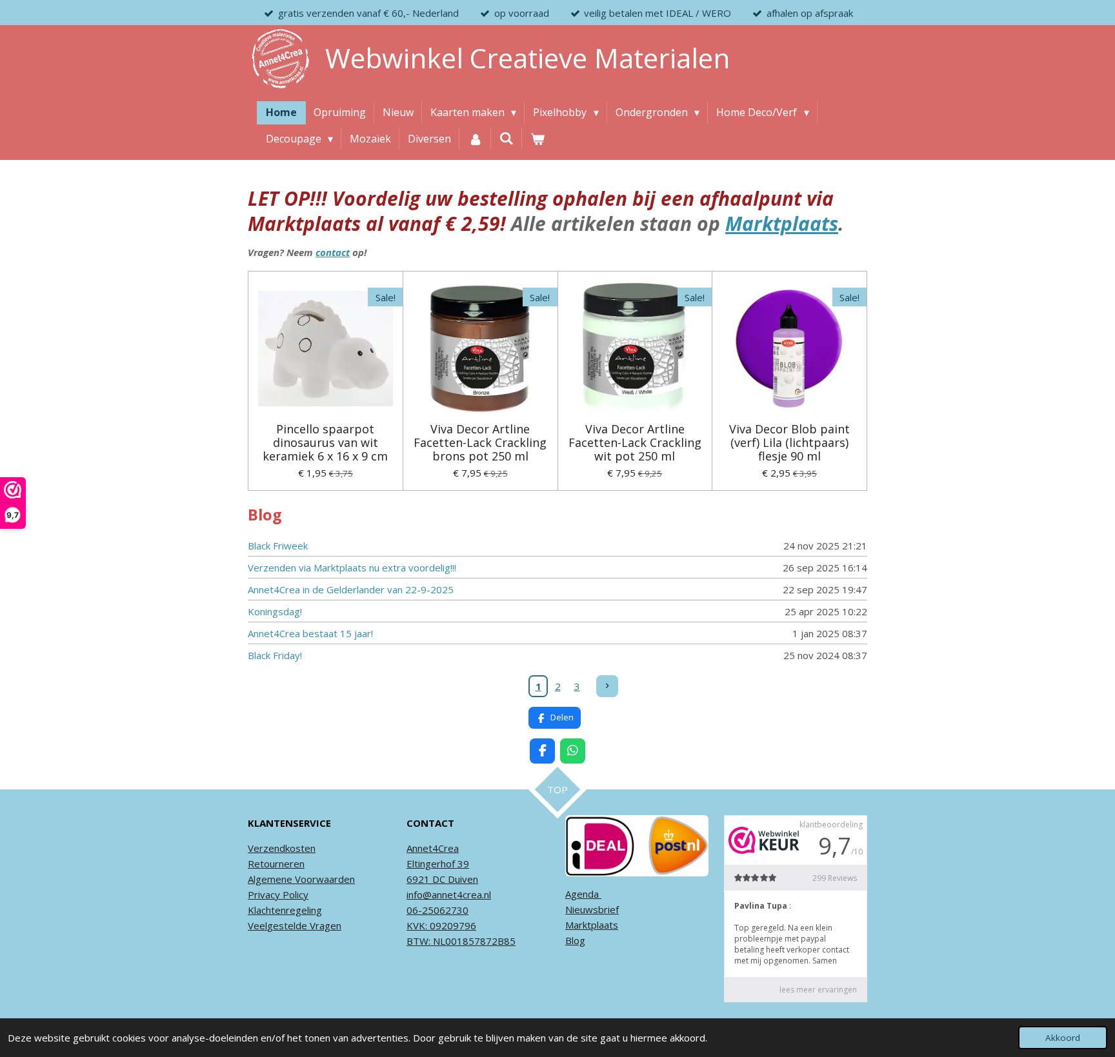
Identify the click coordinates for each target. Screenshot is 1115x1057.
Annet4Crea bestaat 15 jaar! (310, 633)
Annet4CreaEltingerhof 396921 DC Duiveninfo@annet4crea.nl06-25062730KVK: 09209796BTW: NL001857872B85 (461, 894)
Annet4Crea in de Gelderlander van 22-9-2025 (351, 589)
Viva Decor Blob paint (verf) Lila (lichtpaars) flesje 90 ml (789, 442)
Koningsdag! (275, 611)
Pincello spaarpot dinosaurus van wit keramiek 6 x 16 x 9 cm (325, 442)
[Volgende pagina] (607, 686)
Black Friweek (278, 545)
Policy (294, 894)
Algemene (270, 879)
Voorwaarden (323, 879)
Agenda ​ (583, 893)
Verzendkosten (282, 848)
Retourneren (276, 863)
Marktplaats (781, 223)
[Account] (474, 139)
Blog (575, 940)
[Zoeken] (506, 138)
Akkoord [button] (1062, 1037)
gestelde (287, 925)
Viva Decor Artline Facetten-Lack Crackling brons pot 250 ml (480, 442)
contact (333, 252)
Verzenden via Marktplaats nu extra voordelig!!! (352, 567)
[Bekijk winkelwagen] (537, 139)
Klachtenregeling (285, 910)
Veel (257, 925)
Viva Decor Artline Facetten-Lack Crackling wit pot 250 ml (634, 442)
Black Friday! (275, 655)
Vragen (324, 925)
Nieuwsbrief (592, 909)
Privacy (264, 894)
